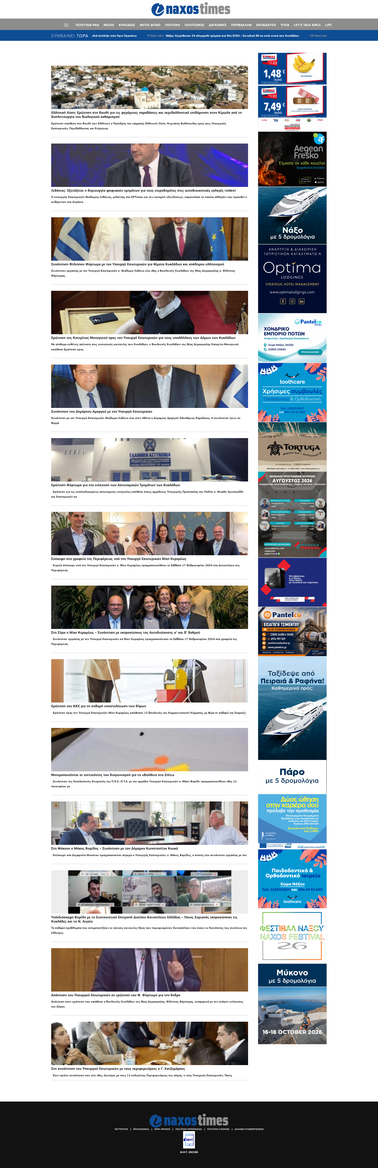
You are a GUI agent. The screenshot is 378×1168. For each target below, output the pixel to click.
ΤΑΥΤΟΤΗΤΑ (121, 1129)
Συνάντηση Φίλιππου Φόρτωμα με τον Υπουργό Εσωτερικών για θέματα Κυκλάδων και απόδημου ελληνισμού (137, 264)
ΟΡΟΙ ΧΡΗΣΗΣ (162, 1129)
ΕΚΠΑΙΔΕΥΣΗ (266, 25)
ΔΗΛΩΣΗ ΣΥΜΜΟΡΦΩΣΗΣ (249, 1129)
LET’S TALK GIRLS (307, 25)
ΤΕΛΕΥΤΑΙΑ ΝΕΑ (87, 25)
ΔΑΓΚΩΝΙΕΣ (218, 25)
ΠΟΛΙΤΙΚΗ (172, 25)
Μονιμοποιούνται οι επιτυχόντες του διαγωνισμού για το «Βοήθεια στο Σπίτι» (112, 775)
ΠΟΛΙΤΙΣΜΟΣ (194, 25)
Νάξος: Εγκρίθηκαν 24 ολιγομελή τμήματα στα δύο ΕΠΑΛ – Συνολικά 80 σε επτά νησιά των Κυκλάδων (160, 35)
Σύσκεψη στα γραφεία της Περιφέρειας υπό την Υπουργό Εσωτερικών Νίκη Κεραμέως (118, 559)
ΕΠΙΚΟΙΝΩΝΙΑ (141, 1129)
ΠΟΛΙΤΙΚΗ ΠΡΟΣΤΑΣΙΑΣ (188, 1129)
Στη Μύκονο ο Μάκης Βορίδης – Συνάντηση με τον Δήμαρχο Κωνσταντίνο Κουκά (114, 848)
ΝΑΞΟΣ (109, 25)
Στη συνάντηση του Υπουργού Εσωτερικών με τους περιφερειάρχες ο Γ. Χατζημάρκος (118, 1069)
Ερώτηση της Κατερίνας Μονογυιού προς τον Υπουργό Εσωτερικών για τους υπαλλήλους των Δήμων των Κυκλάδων (143, 338)
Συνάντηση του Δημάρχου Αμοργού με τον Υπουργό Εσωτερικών (101, 412)
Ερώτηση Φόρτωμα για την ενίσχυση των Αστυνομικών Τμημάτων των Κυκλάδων (115, 485)
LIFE (328, 25)
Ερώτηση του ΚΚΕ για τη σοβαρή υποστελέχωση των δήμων (98, 706)
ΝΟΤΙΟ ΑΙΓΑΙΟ (150, 25)
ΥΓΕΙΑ (285, 25)
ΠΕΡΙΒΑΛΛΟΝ (241, 25)
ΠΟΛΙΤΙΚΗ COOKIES (218, 1129)
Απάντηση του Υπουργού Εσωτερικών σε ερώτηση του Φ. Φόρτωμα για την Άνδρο (115, 995)
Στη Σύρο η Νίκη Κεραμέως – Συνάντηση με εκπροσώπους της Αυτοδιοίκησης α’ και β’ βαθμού (125, 633)
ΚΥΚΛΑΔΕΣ (127, 25)
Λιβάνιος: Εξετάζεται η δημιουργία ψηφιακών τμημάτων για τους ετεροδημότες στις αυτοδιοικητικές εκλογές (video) (143, 190)
